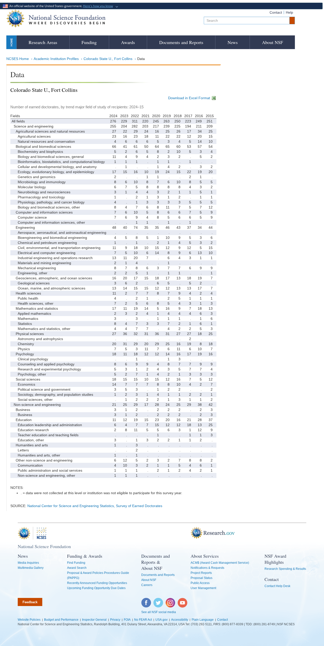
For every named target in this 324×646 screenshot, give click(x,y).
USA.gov (161, 619)
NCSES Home (17, 59)
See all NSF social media (158, 612)
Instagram (171, 600)
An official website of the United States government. (60, 6)
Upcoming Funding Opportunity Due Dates (96, 588)
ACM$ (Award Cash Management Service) (220, 563)
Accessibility (179, 619)
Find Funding (76, 563)
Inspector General (94, 619)
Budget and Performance (61, 619)
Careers (146, 585)
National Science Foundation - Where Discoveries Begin (56, 18)
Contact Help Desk (277, 586)
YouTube (183, 600)
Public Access (200, 583)
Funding (89, 42)
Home (11, 42)
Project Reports (201, 573)
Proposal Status (201, 578)
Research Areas (43, 42)
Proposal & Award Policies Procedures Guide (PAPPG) (98, 575)
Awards (128, 42)
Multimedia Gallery (31, 568)
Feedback (30, 602)
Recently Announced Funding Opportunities (97, 583)
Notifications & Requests (207, 568)
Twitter (157, 600)
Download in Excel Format (189, 98)
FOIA (127, 619)
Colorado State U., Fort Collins (108, 59)
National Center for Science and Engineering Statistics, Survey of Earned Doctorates (94, 506)
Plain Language (203, 619)
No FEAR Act (143, 619)
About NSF (272, 42)
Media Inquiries (28, 563)
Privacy (115, 619)
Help (289, 12)
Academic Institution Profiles (56, 59)
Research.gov (188, 533)
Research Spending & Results (285, 569)
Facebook (146, 600)
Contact (276, 12)
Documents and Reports (181, 42)
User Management (203, 588)
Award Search (77, 568)
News (233, 42)
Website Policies (29, 619)
